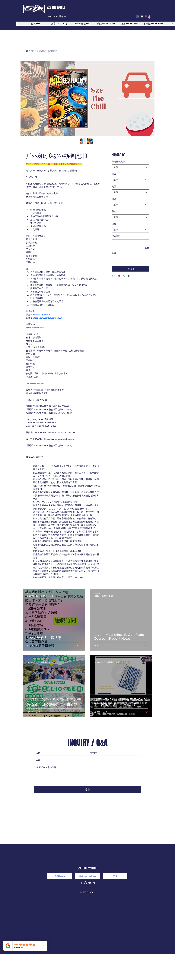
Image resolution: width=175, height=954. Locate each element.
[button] (150, 17)
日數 (114, 224)
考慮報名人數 (119, 161)
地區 (114, 199)
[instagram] (146, 16)
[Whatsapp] (85, 882)
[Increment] (122, 259)
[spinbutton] (118, 259)
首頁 (28, 51)
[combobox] (130, 167)
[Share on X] (129, 276)
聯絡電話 (117, 236)
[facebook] (137, 16)
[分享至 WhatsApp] (124, 276)
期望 (114, 186)
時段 (114, 174)
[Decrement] (114, 259)
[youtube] (142, 16)
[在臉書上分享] (113, 276)
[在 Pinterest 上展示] (118, 276)
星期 (114, 211)
